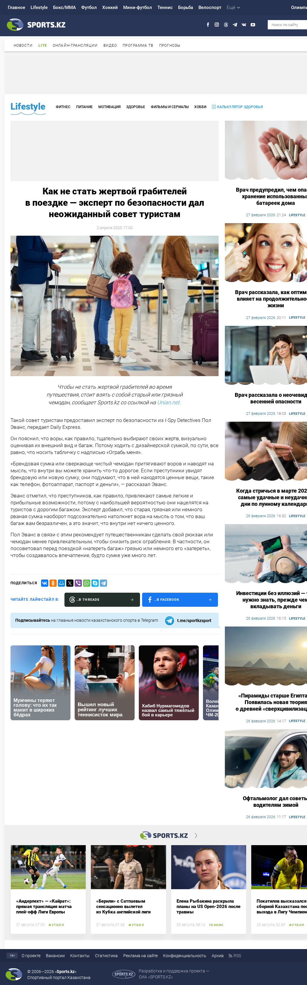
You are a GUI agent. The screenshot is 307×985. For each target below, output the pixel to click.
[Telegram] (103, 583)
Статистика (106, 955)
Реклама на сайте (140, 955)
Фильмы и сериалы (170, 107)
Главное (16, 7)
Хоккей (110, 7)
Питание (84, 107)
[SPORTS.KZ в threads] (226, 24)
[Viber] (78, 583)
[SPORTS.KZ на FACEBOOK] (208, 24)
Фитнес (63, 107)
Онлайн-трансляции (75, 45)
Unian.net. (169, 402)
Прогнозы (170, 45)
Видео (110, 45)
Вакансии (55, 955)
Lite (42, 45)
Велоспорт (209, 7)
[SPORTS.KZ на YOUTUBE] (253, 24)
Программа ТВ (138, 45)
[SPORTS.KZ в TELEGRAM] (235, 24)
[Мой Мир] (61, 583)
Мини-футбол (137, 7)
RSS (237, 955)
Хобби (200, 107)
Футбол (89, 7)
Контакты (80, 955)
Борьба (185, 7)
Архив (218, 955)
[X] (69, 583)
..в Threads (88, 600)
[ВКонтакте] (44, 583)
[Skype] (95, 583)
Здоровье (135, 107)
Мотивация (109, 107)
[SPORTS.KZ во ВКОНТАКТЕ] (244, 24)
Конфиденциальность (184, 955)
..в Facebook (166, 600)
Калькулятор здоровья (240, 107)
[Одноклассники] (53, 583)
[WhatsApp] (86, 583)
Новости (23, 45)
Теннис (165, 7)
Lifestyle (39, 7)
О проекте (31, 955)
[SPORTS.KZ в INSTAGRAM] (217, 24)
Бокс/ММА (64, 7)
